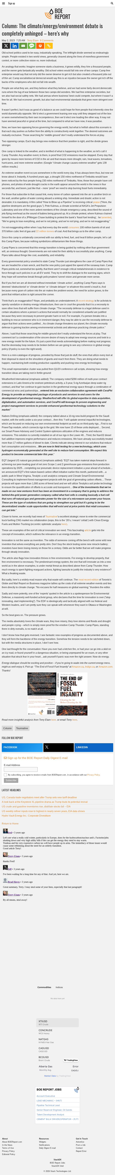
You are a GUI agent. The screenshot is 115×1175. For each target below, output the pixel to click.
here (74, 720)
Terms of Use (8, 1148)
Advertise (80, 1142)
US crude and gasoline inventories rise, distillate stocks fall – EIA (36, 806)
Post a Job (80, 1145)
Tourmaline (51, 516)
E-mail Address (12, 765)
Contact (79, 1148)
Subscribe (11, 780)
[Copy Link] (49, 46)
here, (54, 720)
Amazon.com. (106, 666)
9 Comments (46, 40)
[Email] (23, 46)
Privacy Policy (93, 775)
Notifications (44, 1145)
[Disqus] (57, 864)
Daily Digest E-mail (47, 1148)
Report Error (81, 1151)
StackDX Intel (58, 1166)
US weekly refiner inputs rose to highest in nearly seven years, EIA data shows (43, 811)
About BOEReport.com (12, 1142)
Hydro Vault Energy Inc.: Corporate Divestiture (26, 815)
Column (7, 728)
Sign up (11, 3)
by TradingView (57, 1076)
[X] (6, 46)
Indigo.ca (90, 666)
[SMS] (32, 46)
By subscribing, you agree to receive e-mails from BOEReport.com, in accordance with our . (54, 775)
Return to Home (10, 823)
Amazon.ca (78, 666)
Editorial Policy (8, 1154)
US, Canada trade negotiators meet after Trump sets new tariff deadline (39, 797)
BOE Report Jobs (57, 1163)
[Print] (40, 46)
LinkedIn (82, 747)
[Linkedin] (15, 46)
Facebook (10, 747)
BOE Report (57, 10)
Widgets (42, 1142)
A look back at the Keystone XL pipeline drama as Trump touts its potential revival (45, 802)
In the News (7, 1145)
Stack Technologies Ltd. (60, 1171)
